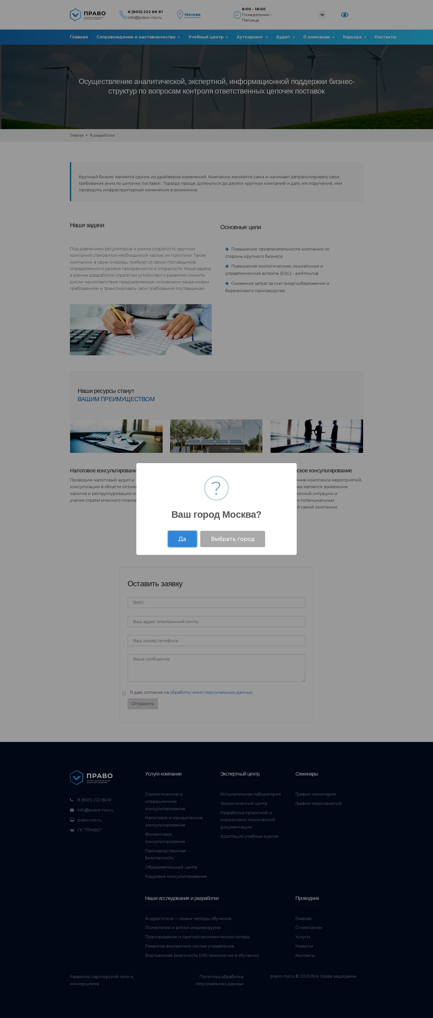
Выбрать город (233, 539)
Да (182, 539)
